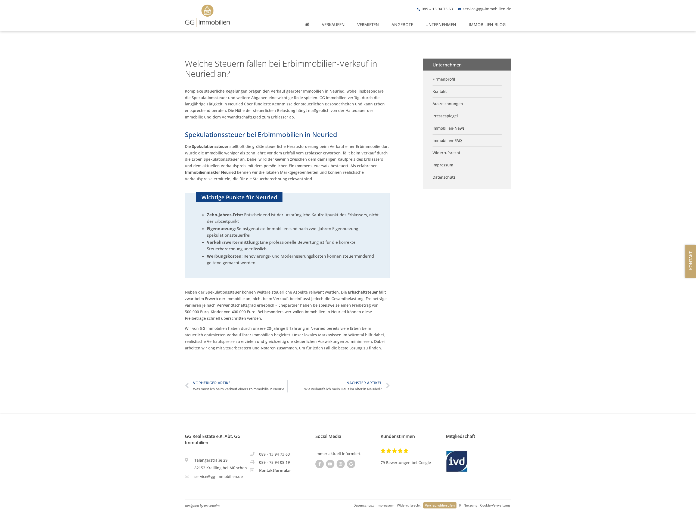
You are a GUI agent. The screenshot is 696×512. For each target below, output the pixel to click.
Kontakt (440, 91)
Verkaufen (333, 24)
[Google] (351, 464)
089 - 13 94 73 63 (274, 454)
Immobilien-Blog (487, 24)
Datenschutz (363, 505)
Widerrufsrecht (409, 505)
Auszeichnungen (448, 103)
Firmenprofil (444, 79)
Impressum (385, 505)
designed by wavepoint (202, 505)
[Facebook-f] (319, 464)
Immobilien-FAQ (447, 140)
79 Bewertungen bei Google (406, 462)
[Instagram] (341, 464)
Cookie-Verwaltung (495, 505)
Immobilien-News (449, 128)
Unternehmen (440, 24)
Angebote (402, 24)
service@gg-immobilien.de (487, 8)
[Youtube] (330, 464)
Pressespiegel (445, 115)
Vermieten (368, 24)
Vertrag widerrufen (440, 505)
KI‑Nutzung (468, 505)
